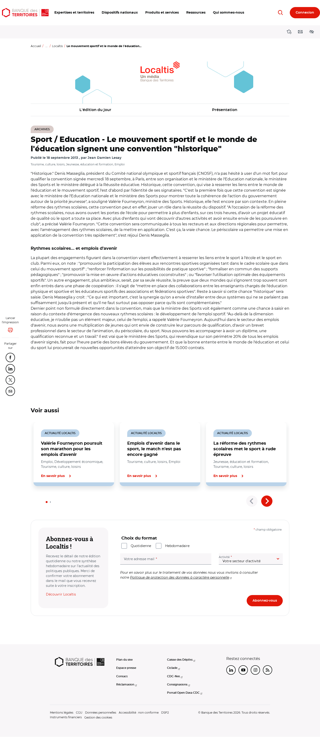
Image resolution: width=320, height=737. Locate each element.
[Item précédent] (251, 501)
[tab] (47, 502)
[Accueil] (25, 12)
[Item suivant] (266, 501)
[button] (74, 12)
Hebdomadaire (177, 546)
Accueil (36, 46)
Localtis (57, 46)
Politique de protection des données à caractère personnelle (179, 577)
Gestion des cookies (98, 717)
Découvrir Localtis (61, 594)
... (46, 46)
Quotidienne (141, 546)
